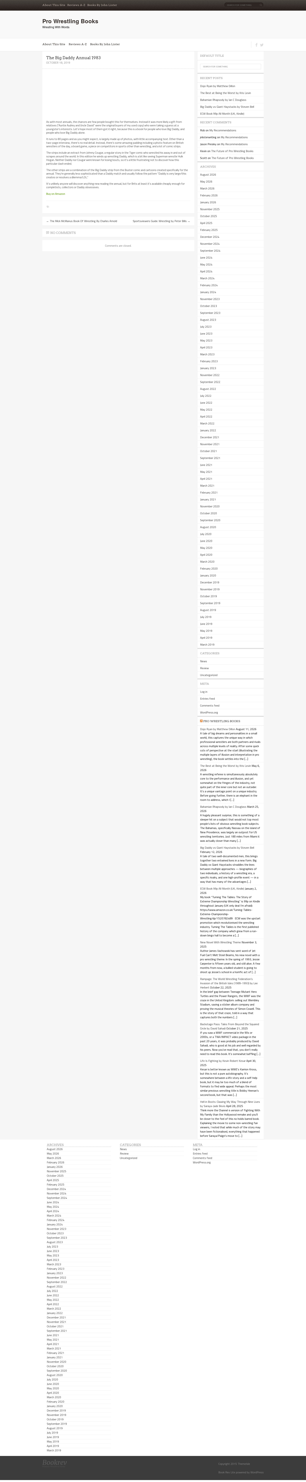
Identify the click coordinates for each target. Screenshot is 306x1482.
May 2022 (206, 409)
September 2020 (210, 520)
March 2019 (207, 644)
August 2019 (208, 610)
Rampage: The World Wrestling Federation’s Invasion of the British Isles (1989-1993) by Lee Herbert (229, 983)
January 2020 (208, 575)
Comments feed (209, 705)
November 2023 (210, 299)
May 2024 (206, 264)
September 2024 (210, 250)
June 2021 (206, 465)
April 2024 (206, 271)
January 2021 (208, 499)
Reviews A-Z (76, 5)
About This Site (53, 5)
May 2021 (206, 472)
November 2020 (210, 506)
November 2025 (210, 209)
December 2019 (209, 582)
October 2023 (208, 306)
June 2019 (206, 624)
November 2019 (210, 589)
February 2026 (209, 195)
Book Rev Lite (226, 1472)
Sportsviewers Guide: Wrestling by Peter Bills (161, 221)
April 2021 (206, 479)
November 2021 (210, 444)
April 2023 (206, 347)
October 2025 (208, 216)
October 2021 (208, 451)
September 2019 (210, 603)
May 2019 (206, 631)
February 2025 (209, 230)
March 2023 (207, 354)
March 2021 (207, 485)
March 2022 (207, 423)
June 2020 (206, 541)
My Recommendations (222, 130)
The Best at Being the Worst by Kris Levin (225, 93)
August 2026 (208, 174)
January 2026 (208, 202)
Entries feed (207, 698)
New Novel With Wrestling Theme (220, 942)
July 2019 (205, 617)
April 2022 (206, 416)
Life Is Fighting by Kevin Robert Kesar (223, 1061)
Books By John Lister (102, 5)
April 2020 (206, 555)
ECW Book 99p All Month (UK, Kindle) (222, 113)
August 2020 (208, 527)
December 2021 (209, 437)
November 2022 (210, 375)
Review (204, 668)
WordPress (257, 1472)
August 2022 (208, 389)
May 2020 (206, 548)
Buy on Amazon (55, 194)
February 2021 (209, 492)
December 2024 (209, 237)
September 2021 (210, 458)
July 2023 (205, 326)
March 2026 (207, 188)
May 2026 (206, 181)
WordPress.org (209, 712)
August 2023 (208, 320)
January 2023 (208, 368)
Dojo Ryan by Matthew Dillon (217, 86)
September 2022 (210, 382)
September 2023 (210, 313)
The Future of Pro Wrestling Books (232, 151)
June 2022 (206, 402)
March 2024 (207, 278)
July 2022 (205, 396)
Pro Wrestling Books (70, 21)
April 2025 (206, 223)
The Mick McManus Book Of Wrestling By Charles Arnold (81, 221)
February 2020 (209, 568)
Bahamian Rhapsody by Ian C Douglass (223, 100)
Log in (203, 692)
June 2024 (206, 257)
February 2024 (209, 285)
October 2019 (208, 596)
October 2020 (208, 513)
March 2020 (207, 561)
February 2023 (209, 361)
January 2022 (208, 430)
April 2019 (206, 637)
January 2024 (208, 292)
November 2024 (210, 244)
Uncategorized (208, 675)
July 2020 (205, 534)
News (203, 661)
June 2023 (206, 333)
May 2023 (206, 340)
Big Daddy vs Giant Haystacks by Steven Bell (227, 107)
